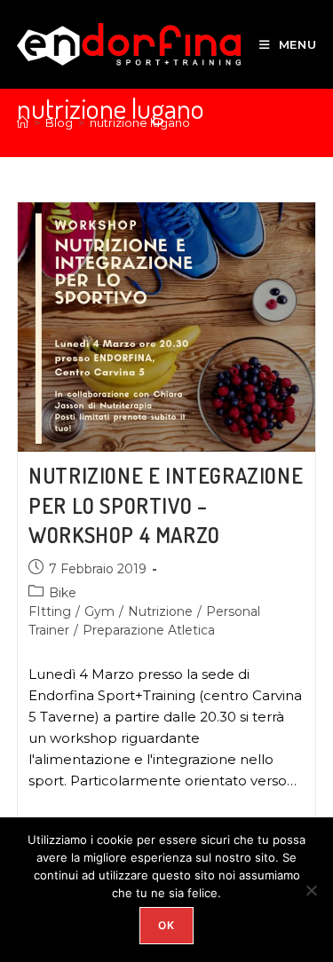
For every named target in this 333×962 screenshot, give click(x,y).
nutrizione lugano (140, 122)
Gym (99, 611)
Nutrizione (160, 611)
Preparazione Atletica (149, 630)
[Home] (22, 122)
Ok (166, 925)
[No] (311, 890)
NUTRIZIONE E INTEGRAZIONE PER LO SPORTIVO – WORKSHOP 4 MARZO (165, 504)
